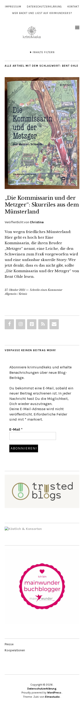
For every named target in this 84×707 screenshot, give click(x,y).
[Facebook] (9, 324)
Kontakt (73, 6)
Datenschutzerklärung (44, 6)
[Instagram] (20, 324)
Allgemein (11, 293)
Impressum (13, 6)
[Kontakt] (54, 324)
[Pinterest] (31, 324)
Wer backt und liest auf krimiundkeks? (42, 13)
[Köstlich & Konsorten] (23, 529)
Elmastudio (52, 696)
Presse (9, 644)
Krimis (23, 293)
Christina (37, 222)
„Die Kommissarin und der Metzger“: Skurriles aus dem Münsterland (42, 205)
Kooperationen (15, 650)
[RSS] (43, 324)
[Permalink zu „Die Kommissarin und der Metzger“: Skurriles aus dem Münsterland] (42, 187)
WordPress (54, 692)
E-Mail (16, 429)
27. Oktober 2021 (15, 290)
